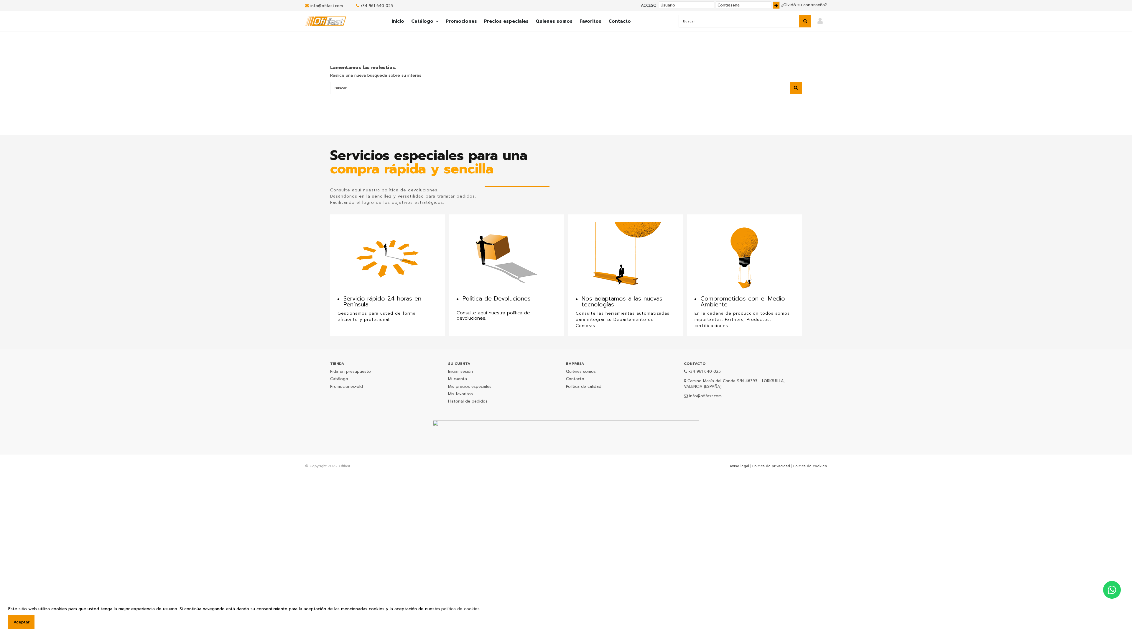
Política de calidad (583, 386)
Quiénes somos (581, 371)
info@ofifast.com (326, 6)
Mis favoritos (460, 394)
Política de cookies (810, 466)
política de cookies (460, 609)
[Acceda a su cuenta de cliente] (820, 21)
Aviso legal (739, 466)
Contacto (575, 379)
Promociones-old (346, 386)
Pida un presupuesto (350, 371)
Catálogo (339, 379)
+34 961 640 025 (377, 6)
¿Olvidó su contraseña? (804, 5)
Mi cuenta (457, 379)
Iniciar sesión (460, 371)
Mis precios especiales (469, 386)
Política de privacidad (771, 466)
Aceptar (21, 622)
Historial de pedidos (468, 401)
